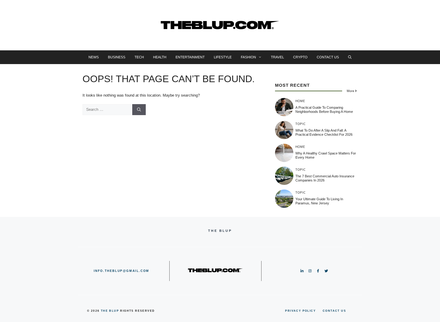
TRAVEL (277, 57)
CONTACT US (328, 57)
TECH (139, 57)
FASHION (248, 57)
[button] (350, 57)
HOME (300, 101)
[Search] (139, 109)
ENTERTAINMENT (190, 57)
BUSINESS (116, 57)
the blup (110, 310)
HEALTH (159, 57)
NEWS (93, 57)
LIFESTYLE (223, 57)
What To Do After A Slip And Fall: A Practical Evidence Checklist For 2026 (323, 132)
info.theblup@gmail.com (121, 271)
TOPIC (300, 123)
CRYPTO (300, 57)
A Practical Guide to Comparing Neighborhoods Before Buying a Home (324, 110)
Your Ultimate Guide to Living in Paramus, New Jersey (319, 201)
